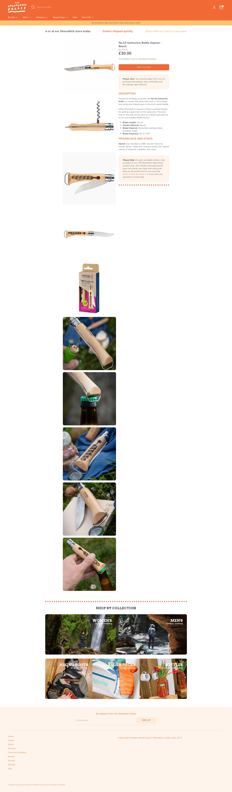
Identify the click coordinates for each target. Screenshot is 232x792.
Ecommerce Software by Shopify (53, 785)
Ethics (11, 744)
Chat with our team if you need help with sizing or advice (137, 31)
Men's (26, 17)
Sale (75, 17)
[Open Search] (33, 7)
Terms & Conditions (17, 752)
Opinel (125, 49)
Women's (41, 17)
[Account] (214, 7)
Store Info (87, 17)
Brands (12, 17)
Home (11, 736)
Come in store (129, 174)
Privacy (11, 760)
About (11, 740)
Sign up (146, 720)
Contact (11, 764)
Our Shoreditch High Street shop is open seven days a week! (116, 23)
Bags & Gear (59, 17)
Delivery (12, 748)
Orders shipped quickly (72, 31)
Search (11, 756)
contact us (143, 174)
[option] (116, 22)
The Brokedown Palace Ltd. (31, 785)
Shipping (133, 59)
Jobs (10, 768)
